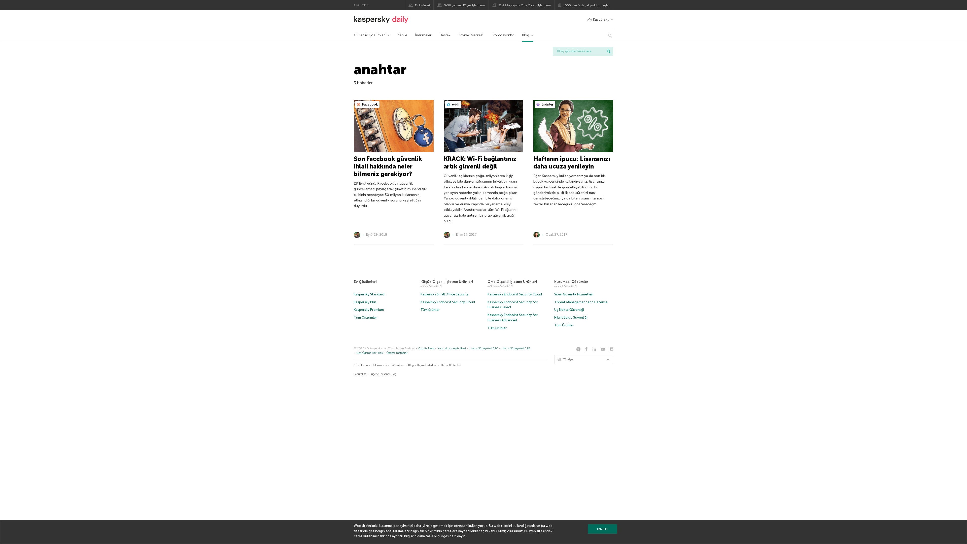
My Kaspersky (598, 19)
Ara (608, 51)
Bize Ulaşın (361, 365)
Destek (445, 35)
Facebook (369, 104)
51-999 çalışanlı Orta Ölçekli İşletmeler (524, 5)
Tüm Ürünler (564, 325)
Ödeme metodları (397, 353)
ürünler (547, 104)
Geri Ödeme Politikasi (370, 353)
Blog (525, 35)
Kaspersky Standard (369, 294)
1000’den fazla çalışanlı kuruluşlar (586, 5)
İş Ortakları (397, 365)
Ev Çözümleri (365, 282)
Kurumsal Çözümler (571, 282)
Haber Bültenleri (451, 365)
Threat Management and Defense (581, 302)
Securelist (360, 374)
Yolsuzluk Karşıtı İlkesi (452, 348)
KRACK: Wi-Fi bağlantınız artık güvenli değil (480, 162)
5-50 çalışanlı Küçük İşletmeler (464, 5)
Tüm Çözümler (365, 317)
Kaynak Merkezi (471, 35)
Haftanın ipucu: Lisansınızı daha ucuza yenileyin (571, 162)
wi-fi (455, 104)
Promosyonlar (503, 35)
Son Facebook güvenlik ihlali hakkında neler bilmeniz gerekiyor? (388, 166)
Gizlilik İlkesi (426, 348)
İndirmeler (423, 35)
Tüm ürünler (430, 310)
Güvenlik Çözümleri (370, 35)
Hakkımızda (379, 365)
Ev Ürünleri (422, 5)
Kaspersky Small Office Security (445, 294)
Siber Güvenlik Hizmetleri (573, 294)
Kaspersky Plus (365, 302)
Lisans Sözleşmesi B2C (483, 348)
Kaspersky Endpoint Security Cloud (448, 302)
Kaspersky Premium (369, 310)
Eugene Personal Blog (383, 374)
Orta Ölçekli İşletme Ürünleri (512, 282)
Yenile (402, 35)
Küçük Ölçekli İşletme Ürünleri (447, 282)
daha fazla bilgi (428, 536)
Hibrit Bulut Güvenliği (570, 317)
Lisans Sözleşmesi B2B (515, 348)
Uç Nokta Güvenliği (569, 310)
